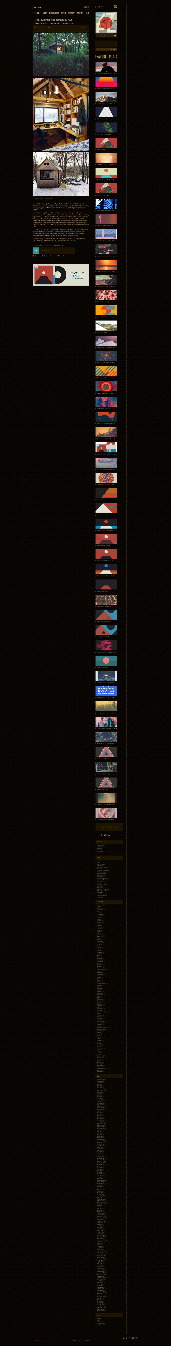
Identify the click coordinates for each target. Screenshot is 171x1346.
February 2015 (100, 1156)
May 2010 (99, 1246)
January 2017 (100, 1122)
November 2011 (101, 1218)
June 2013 (99, 1188)
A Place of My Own (50, 213)
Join (87, 13)
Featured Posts (106, 56)
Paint (98, 1007)
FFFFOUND (100, 865)
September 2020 (101, 1079)
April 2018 (99, 1098)
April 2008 (99, 1285)
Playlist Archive (106, 35)
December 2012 (101, 1197)
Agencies (99, 906)
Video (98, 1060)
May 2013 (99, 1189)
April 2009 (99, 1266)
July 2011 (99, 1224)
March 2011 (100, 1230)
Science (99, 1034)
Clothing (99, 925)
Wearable (99, 1063)
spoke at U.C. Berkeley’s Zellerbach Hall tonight (53, 206)
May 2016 (99, 1134)
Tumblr (98, 1051)
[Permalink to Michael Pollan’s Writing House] (53, 23)
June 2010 (99, 1244)
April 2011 (99, 1229)
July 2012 (99, 1205)
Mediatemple (100, 887)
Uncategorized (100, 1057)
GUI (98, 963)
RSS (86, 7)
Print (98, 1016)
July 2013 (99, 1186)
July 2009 (99, 1262)
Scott (47, 27)
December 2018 (101, 1089)
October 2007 (100, 1295)
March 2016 (100, 1137)
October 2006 (100, 1310)
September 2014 (101, 1164)
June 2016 (99, 1133)
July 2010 (99, 1243)
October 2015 (100, 1144)
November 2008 (101, 1274)
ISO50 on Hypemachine (103, 870)
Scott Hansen (100, 845)
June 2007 (99, 1298)
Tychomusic (100, 897)
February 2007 (100, 1304)
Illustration (99, 968)
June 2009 (99, 1263)
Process (99, 1018)
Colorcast (99, 927)
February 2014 (100, 1175)
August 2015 (100, 1147)
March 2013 (100, 1192)
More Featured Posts (109, 827)
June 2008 (99, 1282)
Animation (99, 909)
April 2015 (99, 1153)
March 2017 (100, 1119)
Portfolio (36, 13)
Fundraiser (99, 952)
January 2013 (100, 1196)
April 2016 (99, 1136)
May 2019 (99, 1086)
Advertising (100, 905)
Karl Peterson (100, 881)
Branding (99, 920)
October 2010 (100, 1238)
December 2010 (101, 1235)
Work (98, 1070)
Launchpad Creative (102, 884)
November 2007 (101, 1293)
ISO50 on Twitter (101, 873)
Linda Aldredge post (61, 217)
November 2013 (101, 1180)
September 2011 (101, 1221)
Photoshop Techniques (103, 1012)
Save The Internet (101, 894)
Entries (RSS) (72, 1341)
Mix (98, 996)
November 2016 (101, 1125)
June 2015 (99, 1150)
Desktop (99, 939)
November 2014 (101, 1161)
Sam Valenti (100, 851)
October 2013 (100, 1181)
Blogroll (99, 917)
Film (62, 245)
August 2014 (100, 1166)
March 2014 (100, 1174)
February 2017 (100, 1120)
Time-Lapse (100, 1048)
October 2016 (100, 1126)
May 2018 (99, 1097)
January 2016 (100, 1139)
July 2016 (99, 1131)
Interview (99, 977)
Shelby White (100, 850)
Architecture (56, 245)
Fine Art (99, 950)
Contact (71, 13)
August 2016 (100, 1129)
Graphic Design (101, 960)
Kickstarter (99, 985)
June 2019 (99, 1084)
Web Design (100, 1065)
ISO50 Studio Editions (102, 878)
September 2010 (101, 1240)
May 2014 (99, 1170)
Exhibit (98, 946)
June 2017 (99, 1114)
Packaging (99, 1005)
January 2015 (100, 1158)
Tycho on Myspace (102, 895)
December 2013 (101, 1178)
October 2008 (100, 1276)
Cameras (99, 922)
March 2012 (100, 1211)
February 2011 (100, 1232)
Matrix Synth (100, 886)
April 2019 (99, 1087)
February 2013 (100, 1194)
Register (99, 1318)
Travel (98, 1049)
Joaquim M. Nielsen (102, 880)
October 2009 (100, 1257)
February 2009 (100, 1269)
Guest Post (100, 961)
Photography (100, 1008)
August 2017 (100, 1111)
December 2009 (101, 1254)
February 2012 (100, 1213)
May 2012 (99, 1208)
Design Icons (100, 938)
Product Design (101, 1021)
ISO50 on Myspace (102, 872)
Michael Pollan (41, 204)
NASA (98, 1002)
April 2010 (99, 1247)
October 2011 (100, 1219)
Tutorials (99, 1052)
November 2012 (101, 1199)
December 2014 (101, 1159)
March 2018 (100, 1100)
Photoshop (99, 1010)
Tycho (98, 1054)
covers (98, 931)
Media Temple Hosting (106, 835)
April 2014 (99, 1172)
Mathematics (100, 993)
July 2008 (99, 1280)
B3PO (98, 862)
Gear (98, 957)
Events (98, 944)
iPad (98, 979)
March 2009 (100, 1268)
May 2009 (99, 1265)
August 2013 (100, 1185)
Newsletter (99, 1004)
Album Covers (100, 908)
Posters (99, 1015)
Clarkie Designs (101, 864)
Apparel (99, 912)
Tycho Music (54, 13)
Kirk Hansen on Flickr (102, 883)
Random (99, 1026)
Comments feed (101, 1323)
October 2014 (100, 1163)
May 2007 (99, 1299)
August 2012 (100, 1203)
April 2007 (99, 1301)
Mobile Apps (100, 999)
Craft (98, 933)
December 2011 (101, 1216)
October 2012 (100, 1200)
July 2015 (99, 1148)
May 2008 (99, 1284)
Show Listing (100, 1037)
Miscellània (100, 994)
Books (98, 919)
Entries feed (100, 1321)
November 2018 (101, 1090)
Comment (72, 240)
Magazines (99, 991)
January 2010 (100, 1252)
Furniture (99, 953)
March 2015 (100, 1155)
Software (99, 1040)
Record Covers (101, 1029)
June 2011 (99, 1226)
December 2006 (101, 1307)
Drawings (99, 941)
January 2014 (100, 1177)
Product (99, 1019)
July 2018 (99, 1093)
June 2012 (99, 1207)
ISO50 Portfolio (101, 875)
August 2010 (100, 1241)
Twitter (80, 13)
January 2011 (100, 1233)
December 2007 (101, 1292)
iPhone (98, 980)
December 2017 (101, 1104)
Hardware (99, 966)
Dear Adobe (100, 935)
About (63, 13)
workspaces (100, 1071)
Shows (98, 1038)
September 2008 (101, 1277)
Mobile (98, 997)
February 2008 (100, 1288)
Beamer (99, 853)
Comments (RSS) (84, 1341)
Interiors (99, 975)
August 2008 (100, 1279)
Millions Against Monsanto (103, 891)
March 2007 (100, 1303)
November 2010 (101, 1236)
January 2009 (100, 1271)
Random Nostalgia (101, 1027)
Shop (45, 13)
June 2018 (99, 1095)
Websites (99, 1067)
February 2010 (100, 1251)
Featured (99, 947)
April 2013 (99, 1191)
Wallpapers (100, 1062)
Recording (99, 1030)
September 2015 (101, 1145)
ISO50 (98, 982)
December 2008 (101, 1273)
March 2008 (100, 1287)
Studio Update (100, 1045)
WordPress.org (101, 1325)
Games (99, 955)
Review (99, 1032)
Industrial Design (101, 969)
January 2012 (100, 1214)
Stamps (99, 1043)
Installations (100, 974)
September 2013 (101, 1183)
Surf (98, 1046)
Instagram (99, 972)
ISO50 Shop (100, 876)
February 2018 (100, 1101)
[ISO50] (38, 7)
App (98, 911)
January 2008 (100, 1290)
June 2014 (99, 1169)
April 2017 (99, 1117)
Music (98, 1001)
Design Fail (100, 936)
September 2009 (101, 1258)
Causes (99, 923)
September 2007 (101, 1296)
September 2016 (101, 1128)
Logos (98, 990)
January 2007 (100, 1306)
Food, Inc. (62, 208)
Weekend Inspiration (102, 1068)
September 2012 (101, 1202)
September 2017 (101, 1109)
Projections (100, 1024)
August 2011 (100, 1222)
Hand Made (100, 964)
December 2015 (101, 1141)
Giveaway (99, 958)
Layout (98, 986)
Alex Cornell (100, 848)
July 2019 (99, 1082)
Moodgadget (100, 892)
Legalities (99, 988)
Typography (100, 1056)
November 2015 (101, 1142)
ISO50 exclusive (101, 983)
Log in (98, 1320)
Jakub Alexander (101, 846)
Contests (99, 930)
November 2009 (101, 1255)
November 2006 (101, 1309)
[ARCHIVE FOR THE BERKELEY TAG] (52, 20)
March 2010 (100, 1249)
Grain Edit (99, 868)
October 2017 (100, 1108)
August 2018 (100, 1092)
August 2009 (100, 1260)
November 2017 (101, 1106)
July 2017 (99, 1112)
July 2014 (99, 1167)
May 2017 (99, 1115)
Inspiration (99, 971)
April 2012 (99, 1210)
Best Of (99, 916)
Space (98, 1041)
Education (99, 942)
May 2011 (99, 1227)
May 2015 (99, 1152)
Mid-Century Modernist (103, 889)
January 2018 (100, 1103)
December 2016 (101, 1123)
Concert (99, 928)
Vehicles (99, 1059)
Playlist (106, 6)
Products (99, 1023)
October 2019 (100, 1081)
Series (98, 1035)
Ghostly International (102, 867)
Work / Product (130, 1338)
